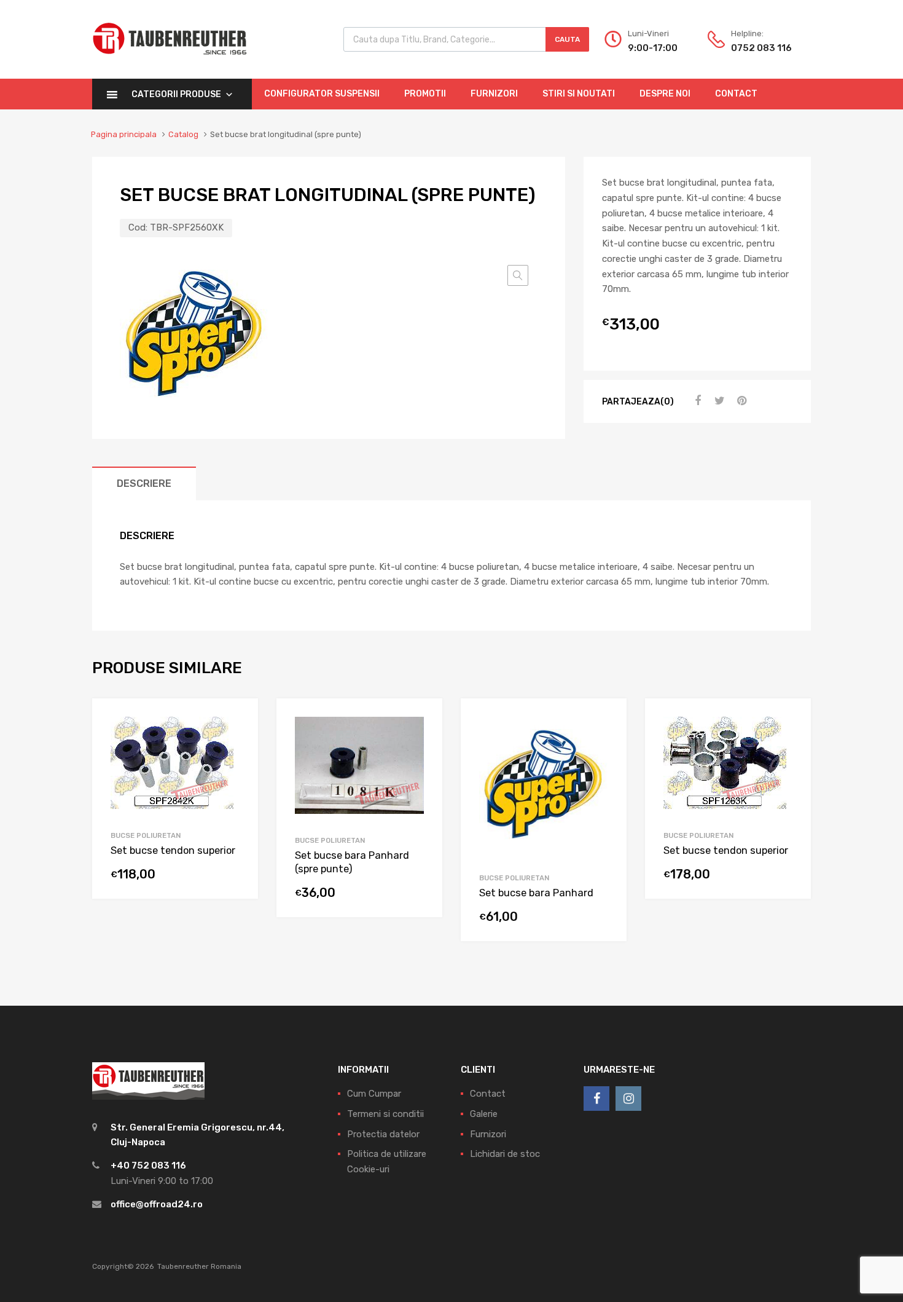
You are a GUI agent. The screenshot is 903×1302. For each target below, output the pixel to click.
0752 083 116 (761, 47)
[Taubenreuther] (169, 61)
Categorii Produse (176, 94)
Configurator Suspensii (322, 94)
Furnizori (494, 94)
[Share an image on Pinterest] (740, 401)
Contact (736, 94)
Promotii (425, 94)
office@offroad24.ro (157, 1204)
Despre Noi (664, 94)
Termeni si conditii (385, 1113)
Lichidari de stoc (505, 1153)
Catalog (183, 134)
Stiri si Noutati (578, 94)
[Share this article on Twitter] (718, 401)
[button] (517, 275)
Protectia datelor (383, 1134)
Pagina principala (124, 134)
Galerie (484, 1113)
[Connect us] (596, 1098)
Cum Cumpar (374, 1093)
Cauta (567, 39)
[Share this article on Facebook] (696, 401)
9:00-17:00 (653, 47)
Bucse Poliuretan (146, 835)
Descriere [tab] (144, 483)
